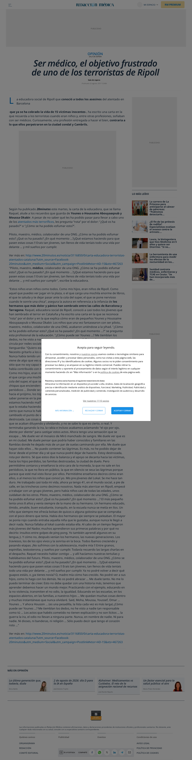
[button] (96, 401)
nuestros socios (89, 354)
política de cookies (110, 372)
